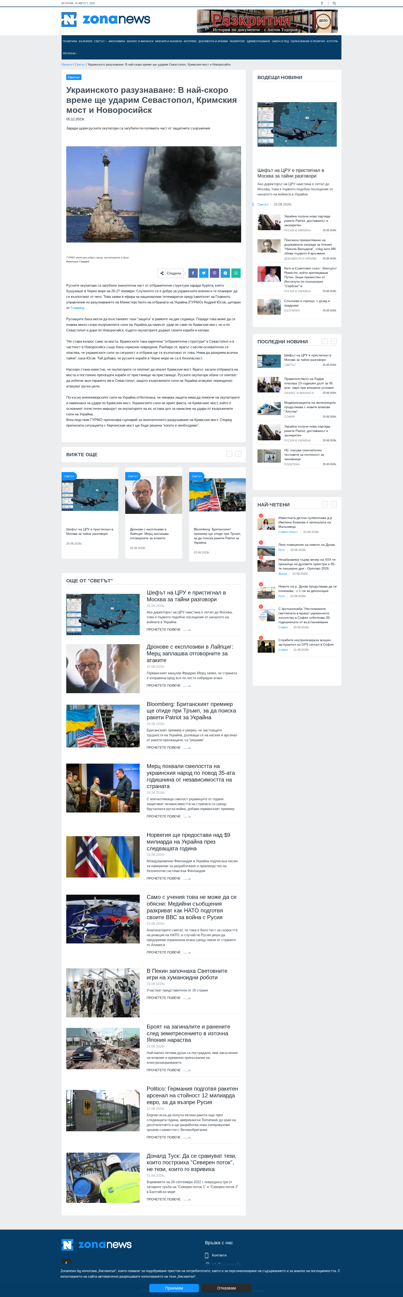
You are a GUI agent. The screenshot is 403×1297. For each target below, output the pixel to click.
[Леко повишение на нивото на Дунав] (266, 551)
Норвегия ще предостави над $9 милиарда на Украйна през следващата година (188, 842)
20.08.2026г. (301, 627)
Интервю (190, 41)
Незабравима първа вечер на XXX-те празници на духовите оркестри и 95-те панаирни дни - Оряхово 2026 (307, 564)
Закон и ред (280, 41)
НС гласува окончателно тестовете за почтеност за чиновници (304, 454)
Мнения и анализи (168, 41)
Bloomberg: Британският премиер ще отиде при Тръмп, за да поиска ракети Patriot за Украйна (217, 535)
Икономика (117, 41)
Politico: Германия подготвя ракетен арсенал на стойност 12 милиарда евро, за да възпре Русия (192, 1095)
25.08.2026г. (283, 204)
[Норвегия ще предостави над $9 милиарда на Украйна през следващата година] (103, 857)
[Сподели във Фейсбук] (193, 273)
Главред (77, 308)
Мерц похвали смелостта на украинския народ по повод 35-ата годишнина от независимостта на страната (191, 776)
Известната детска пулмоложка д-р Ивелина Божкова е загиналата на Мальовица (305, 522)
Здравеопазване (258, 41)
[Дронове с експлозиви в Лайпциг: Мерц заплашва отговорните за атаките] (153, 494)
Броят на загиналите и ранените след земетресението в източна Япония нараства (188, 1033)
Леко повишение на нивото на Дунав (306, 544)
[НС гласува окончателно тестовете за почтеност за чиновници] (269, 456)
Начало (67, 64)
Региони (69, 53)
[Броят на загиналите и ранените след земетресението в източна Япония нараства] (103, 1048)
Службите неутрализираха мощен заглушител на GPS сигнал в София (306, 642)
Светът (99, 41)
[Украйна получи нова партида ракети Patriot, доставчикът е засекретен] (269, 222)
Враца (282, 573)
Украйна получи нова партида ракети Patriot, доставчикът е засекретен (307, 220)
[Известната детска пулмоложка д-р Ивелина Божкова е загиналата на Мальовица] (266, 524)
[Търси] (334, 3)
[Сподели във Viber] (214, 273)
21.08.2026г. (301, 649)
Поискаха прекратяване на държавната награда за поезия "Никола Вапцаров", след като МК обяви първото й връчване (310, 246)
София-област (288, 532)
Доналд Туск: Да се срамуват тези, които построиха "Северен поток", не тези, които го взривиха (191, 1162)
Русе (281, 550)
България (85, 41)
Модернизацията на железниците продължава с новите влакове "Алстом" (310, 407)
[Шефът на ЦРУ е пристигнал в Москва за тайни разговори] (90, 494)
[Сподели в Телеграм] (225, 273)
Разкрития (237, 41)
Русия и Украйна (297, 230)
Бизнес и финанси (140, 41)
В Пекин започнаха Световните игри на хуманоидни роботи (187, 974)
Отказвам (226, 1288)
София (289, 416)
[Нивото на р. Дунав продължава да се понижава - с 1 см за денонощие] (266, 592)
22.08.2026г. (300, 573)
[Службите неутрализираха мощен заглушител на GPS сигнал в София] (266, 646)
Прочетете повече (164, 629)
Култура (332, 41)
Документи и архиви (213, 41)
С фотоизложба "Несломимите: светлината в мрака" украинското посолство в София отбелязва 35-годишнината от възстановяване (304, 615)
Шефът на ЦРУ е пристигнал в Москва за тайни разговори (89, 531)
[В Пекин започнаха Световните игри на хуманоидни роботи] (103, 993)
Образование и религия (308, 41)
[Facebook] (322, 3)
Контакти (219, 1255)
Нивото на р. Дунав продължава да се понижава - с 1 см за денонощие (307, 588)
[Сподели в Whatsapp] (236, 273)
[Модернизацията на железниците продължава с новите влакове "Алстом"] (269, 408)
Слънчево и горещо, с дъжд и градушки (307, 303)
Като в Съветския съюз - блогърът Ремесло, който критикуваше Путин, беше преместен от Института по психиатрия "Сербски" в (310, 277)
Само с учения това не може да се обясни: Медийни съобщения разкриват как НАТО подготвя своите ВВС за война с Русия (191, 907)
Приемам (174, 1288)
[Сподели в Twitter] (203, 273)
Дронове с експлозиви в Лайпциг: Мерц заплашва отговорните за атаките (149, 533)
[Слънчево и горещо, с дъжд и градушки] (269, 307)
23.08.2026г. (311, 532)
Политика (70, 41)
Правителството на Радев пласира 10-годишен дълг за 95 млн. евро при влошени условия (309, 383)
